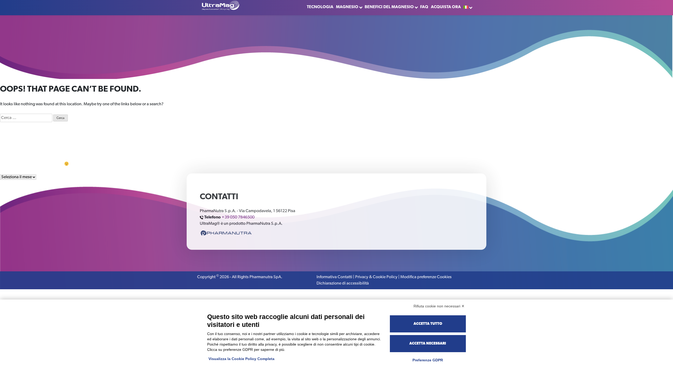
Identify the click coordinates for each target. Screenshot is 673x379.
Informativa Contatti (334, 277)
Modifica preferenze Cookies (426, 277)
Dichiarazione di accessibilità (343, 283)
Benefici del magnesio (389, 7)
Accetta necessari (427, 344)
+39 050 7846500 (238, 217)
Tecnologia (320, 7)
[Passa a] (467, 7)
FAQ (424, 7)
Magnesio (347, 7)
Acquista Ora (446, 7)
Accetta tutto (428, 324)
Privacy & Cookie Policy (376, 277)
